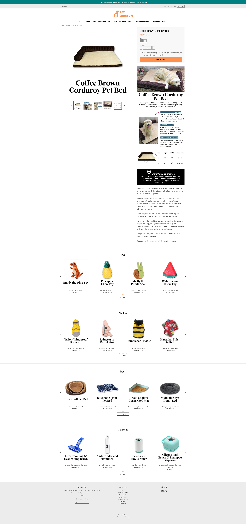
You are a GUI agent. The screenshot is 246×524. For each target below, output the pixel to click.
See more (123, 297)
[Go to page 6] (126, 353)
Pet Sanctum (125, 515)
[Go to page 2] (123, 294)
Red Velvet (160, 241)
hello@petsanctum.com (82, 503)
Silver (169, 241)
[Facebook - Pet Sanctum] (162, 491)
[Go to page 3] (122, 353)
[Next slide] (124, 106)
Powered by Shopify (123, 517)
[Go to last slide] (71, 106)
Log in (164, 6)
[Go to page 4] (123, 353)
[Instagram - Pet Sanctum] (165, 491)
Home (63, 25)
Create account (172, 6)
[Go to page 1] (122, 294)
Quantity (142, 45)
